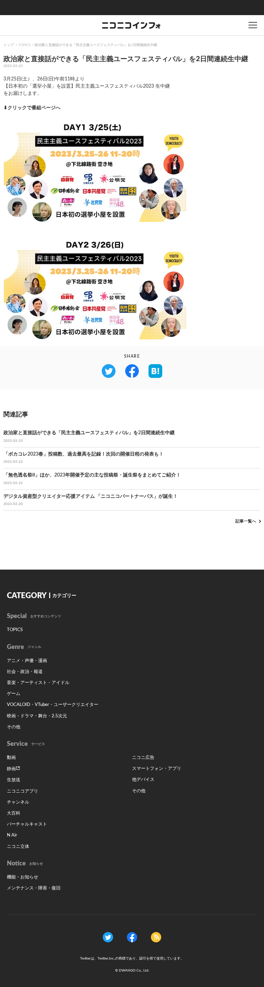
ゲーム (13, 694)
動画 (11, 757)
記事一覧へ (245, 521)
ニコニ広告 (143, 757)
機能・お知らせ (22, 877)
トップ (8, 45)
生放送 (13, 780)
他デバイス (143, 779)
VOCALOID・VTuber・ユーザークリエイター (52, 705)
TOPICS (24, 45)
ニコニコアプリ (22, 791)
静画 (11, 769)
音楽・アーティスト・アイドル (38, 683)
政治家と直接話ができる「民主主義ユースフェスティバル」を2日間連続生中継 (96, 45)
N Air (12, 835)
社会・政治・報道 (25, 672)
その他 (13, 727)
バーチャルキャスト (27, 824)
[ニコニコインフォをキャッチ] (156, 937)
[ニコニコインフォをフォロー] (108, 937)
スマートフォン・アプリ (156, 768)
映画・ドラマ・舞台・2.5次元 (37, 716)
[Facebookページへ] (132, 937)
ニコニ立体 (18, 846)
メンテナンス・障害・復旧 (33, 888)
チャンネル (18, 802)
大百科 (13, 813)
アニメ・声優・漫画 (27, 661)
